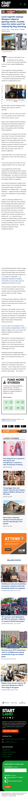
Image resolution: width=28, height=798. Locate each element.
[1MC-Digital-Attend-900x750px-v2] (14, 533)
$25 (18, 402)
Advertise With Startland (9, 752)
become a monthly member (12, 391)
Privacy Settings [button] (12, 794)
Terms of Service (12, 795)
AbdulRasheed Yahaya (11, 419)
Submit (7, 787)
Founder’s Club (6, 750)
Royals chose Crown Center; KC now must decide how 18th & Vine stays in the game (14, 685)
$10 (6, 408)
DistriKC (19, 419)
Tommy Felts (6, 659)
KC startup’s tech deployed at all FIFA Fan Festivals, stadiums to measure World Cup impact (13, 619)
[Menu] (25, 4)
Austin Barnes (15, 29)
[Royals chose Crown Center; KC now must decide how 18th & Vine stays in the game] (14, 672)
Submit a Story (6, 756)
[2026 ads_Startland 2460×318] (14, 11)
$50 (18, 408)
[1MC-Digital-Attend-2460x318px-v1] (14, 431)
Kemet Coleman (6, 689)
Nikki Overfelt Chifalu (8, 623)
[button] (20, 4)
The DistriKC (13, 420)
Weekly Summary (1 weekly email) (13, 781)
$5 (6, 402)
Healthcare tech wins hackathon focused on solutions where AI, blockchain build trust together (14, 586)
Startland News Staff (8, 590)
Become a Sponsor (7, 754)
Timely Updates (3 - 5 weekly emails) (14, 778)
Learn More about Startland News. (14, 727)
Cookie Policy (4, 795)
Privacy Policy (20, 794)
